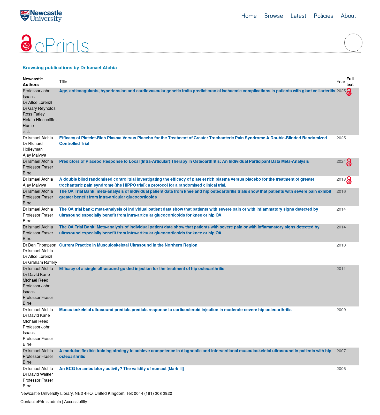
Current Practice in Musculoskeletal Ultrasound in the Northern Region (128, 245)
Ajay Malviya (34, 155)
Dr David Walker (38, 374)
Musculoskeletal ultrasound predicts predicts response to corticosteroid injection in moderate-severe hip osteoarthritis (175, 309)
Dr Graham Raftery (40, 262)
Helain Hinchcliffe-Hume (40, 122)
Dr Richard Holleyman (33, 146)
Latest (298, 16)
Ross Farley (34, 114)
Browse (273, 16)
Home (249, 16)
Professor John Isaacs (36, 93)
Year (341, 81)
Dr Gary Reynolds (39, 108)
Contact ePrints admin (40, 401)
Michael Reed (35, 280)
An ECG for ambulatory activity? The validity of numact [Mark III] (121, 368)
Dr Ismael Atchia (38, 138)
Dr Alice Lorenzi (37, 102)
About (348, 16)
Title (63, 81)
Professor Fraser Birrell (38, 169)
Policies (323, 16)
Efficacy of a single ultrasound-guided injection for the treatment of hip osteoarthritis (141, 268)
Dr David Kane (36, 274)
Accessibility (75, 401)
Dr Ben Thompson (39, 245)
